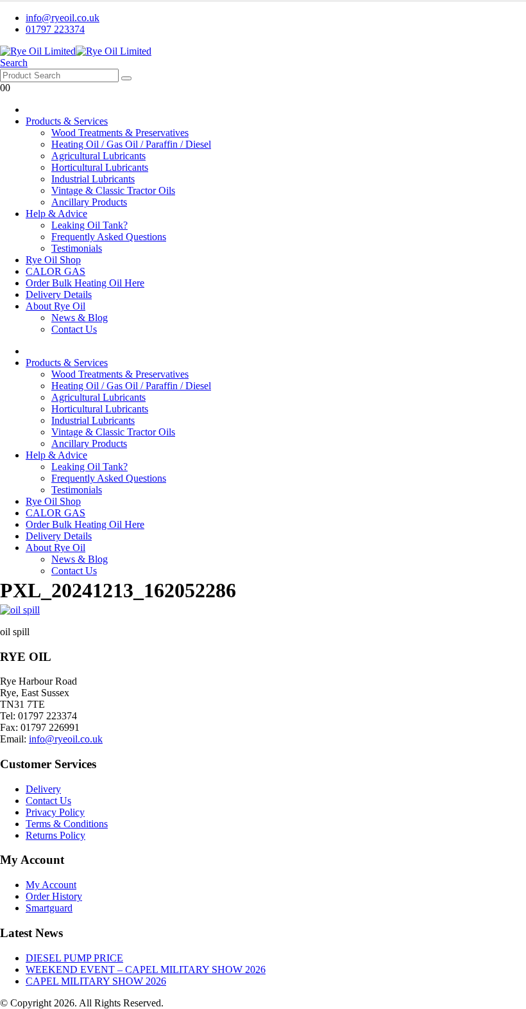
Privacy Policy (55, 812)
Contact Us (74, 329)
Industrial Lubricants (93, 178)
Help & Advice (56, 213)
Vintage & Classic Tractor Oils (113, 190)
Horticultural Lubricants (99, 167)
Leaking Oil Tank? (89, 225)
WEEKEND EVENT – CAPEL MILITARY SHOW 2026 (146, 969)
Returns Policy (55, 835)
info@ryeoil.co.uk (62, 17)
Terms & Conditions (67, 823)
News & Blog (79, 317)
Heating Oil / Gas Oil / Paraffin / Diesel (131, 144)
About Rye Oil (55, 306)
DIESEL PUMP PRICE (74, 957)
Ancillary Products (89, 202)
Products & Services (67, 121)
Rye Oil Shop (53, 259)
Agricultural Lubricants (98, 155)
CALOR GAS (55, 271)
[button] (14, 62)
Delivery (43, 789)
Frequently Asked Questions (108, 236)
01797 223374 (55, 29)
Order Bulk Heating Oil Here (85, 282)
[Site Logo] (75, 51)
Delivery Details (59, 294)
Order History (54, 896)
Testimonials (76, 248)
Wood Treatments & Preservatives (120, 132)
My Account (51, 884)
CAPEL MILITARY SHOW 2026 (96, 981)
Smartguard (49, 907)
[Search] (126, 78)
